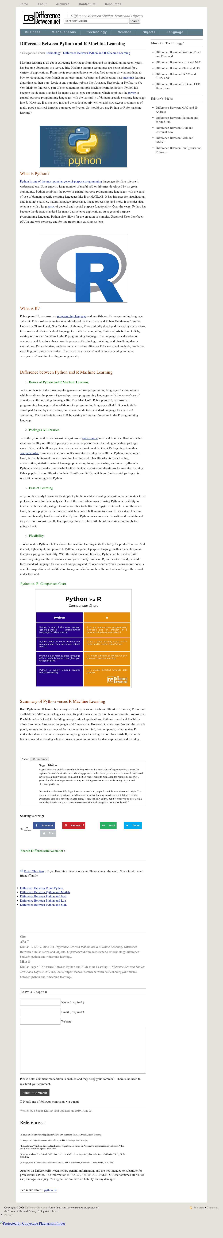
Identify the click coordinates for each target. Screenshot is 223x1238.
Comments (213, 1207)
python (48, 1190)
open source (90, 438)
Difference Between (36, 1207)
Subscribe (199, 1207)
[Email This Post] (21, 871)
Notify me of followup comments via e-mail (51, 1101)
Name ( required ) (72, 1002)
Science (124, 32)
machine (128, 77)
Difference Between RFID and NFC (178, 62)
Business (33, 32)
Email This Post (34, 871)
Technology (97, 32)
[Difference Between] (42, 24)
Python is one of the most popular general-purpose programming (61, 181)
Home (24, 4)
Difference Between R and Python (41, 888)
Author (25, 759)
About (42, 4)
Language (175, 32)
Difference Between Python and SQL (43, 904)
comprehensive (29, 453)
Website (66, 1021)
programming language (71, 316)
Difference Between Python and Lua (43, 900)
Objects (149, 32)
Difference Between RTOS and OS (178, 68)
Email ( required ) (72, 1012)
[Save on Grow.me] (96, 825)
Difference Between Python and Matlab (45, 892)
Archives (63, 4)
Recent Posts (40, 759)
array (51, 206)
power (132, 92)
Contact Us (87, 4)
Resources (113, 4)
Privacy (8, 1214)
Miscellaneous (64, 32)
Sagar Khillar (48, 765)
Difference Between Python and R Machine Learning (96, 53)
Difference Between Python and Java (43, 896)
